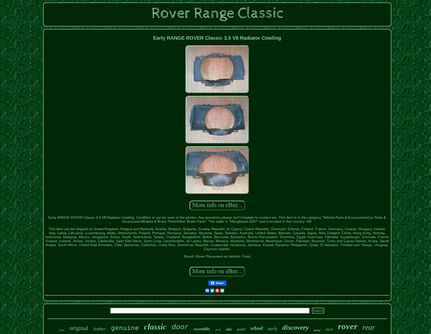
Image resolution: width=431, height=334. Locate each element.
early (272, 328)
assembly (202, 329)
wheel (256, 328)
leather (99, 328)
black (61, 330)
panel (241, 329)
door (180, 327)
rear (368, 327)
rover (347, 326)
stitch (329, 329)
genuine (125, 328)
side (229, 329)
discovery (295, 327)
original (78, 328)
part (218, 329)
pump (317, 330)
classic (155, 326)
